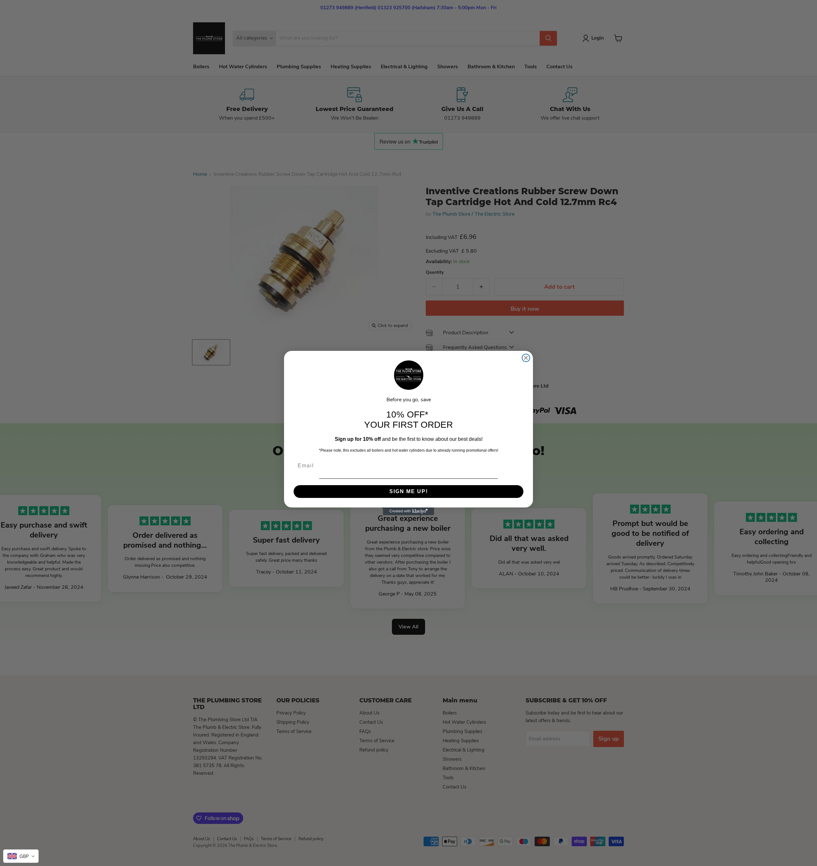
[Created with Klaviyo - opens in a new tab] (408, 511)
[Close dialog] (526, 358)
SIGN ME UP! (408, 491)
